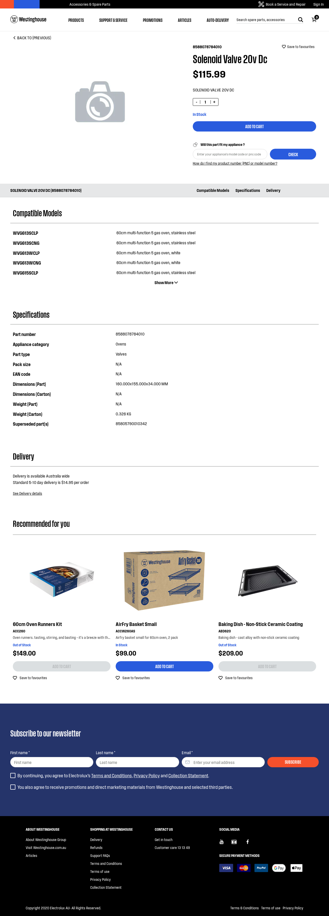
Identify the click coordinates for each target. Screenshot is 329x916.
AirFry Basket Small (136, 624)
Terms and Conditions (111, 775)
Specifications (247, 190)
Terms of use (99, 871)
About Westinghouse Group (46, 839)
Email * (187, 752)
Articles (184, 20)
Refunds (96, 847)
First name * (20, 752)
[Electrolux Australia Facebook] (250, 844)
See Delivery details (27, 493)
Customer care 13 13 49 (172, 847)
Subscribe (293, 762)
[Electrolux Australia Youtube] (225, 844)
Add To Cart (254, 126)
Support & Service (113, 20)
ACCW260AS (125, 631)
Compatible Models (213, 190)
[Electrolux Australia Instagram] (238, 844)
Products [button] (76, 20)
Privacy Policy (147, 775)
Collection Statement (188, 775)
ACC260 (19, 631)
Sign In (318, 4)
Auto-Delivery (218, 20)
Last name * (105, 752)
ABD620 (224, 631)
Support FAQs (100, 855)
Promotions (152, 20)
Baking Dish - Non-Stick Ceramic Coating (260, 624)
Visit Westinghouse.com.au (46, 847)
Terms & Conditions (244, 908)
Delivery (273, 190)
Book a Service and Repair (286, 4)
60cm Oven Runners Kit (37, 624)
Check (293, 154)
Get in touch (163, 839)
